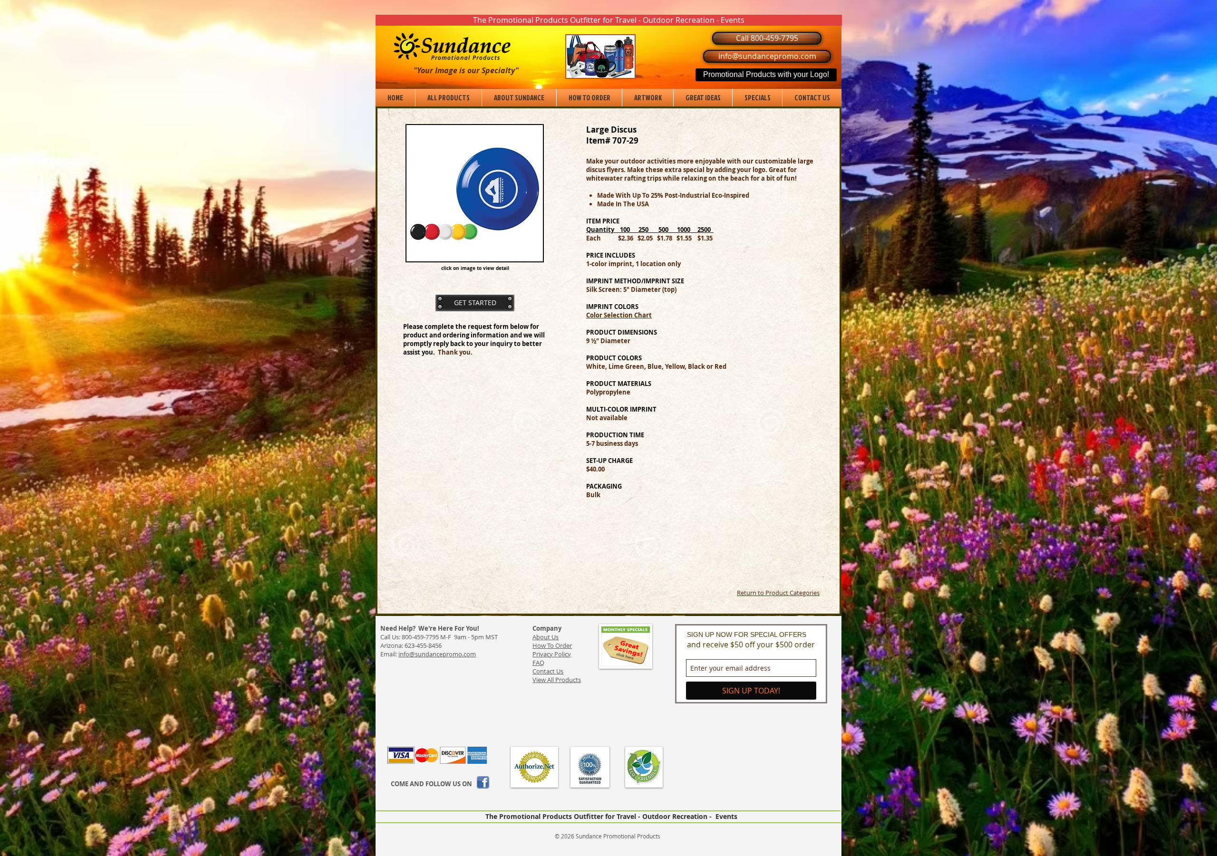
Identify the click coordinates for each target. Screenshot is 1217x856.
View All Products (556, 679)
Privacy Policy (551, 654)
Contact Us (547, 671)
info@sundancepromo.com (437, 654)
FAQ (538, 662)
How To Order (552, 645)
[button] (609, 20)
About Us (545, 637)
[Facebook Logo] (483, 782)
